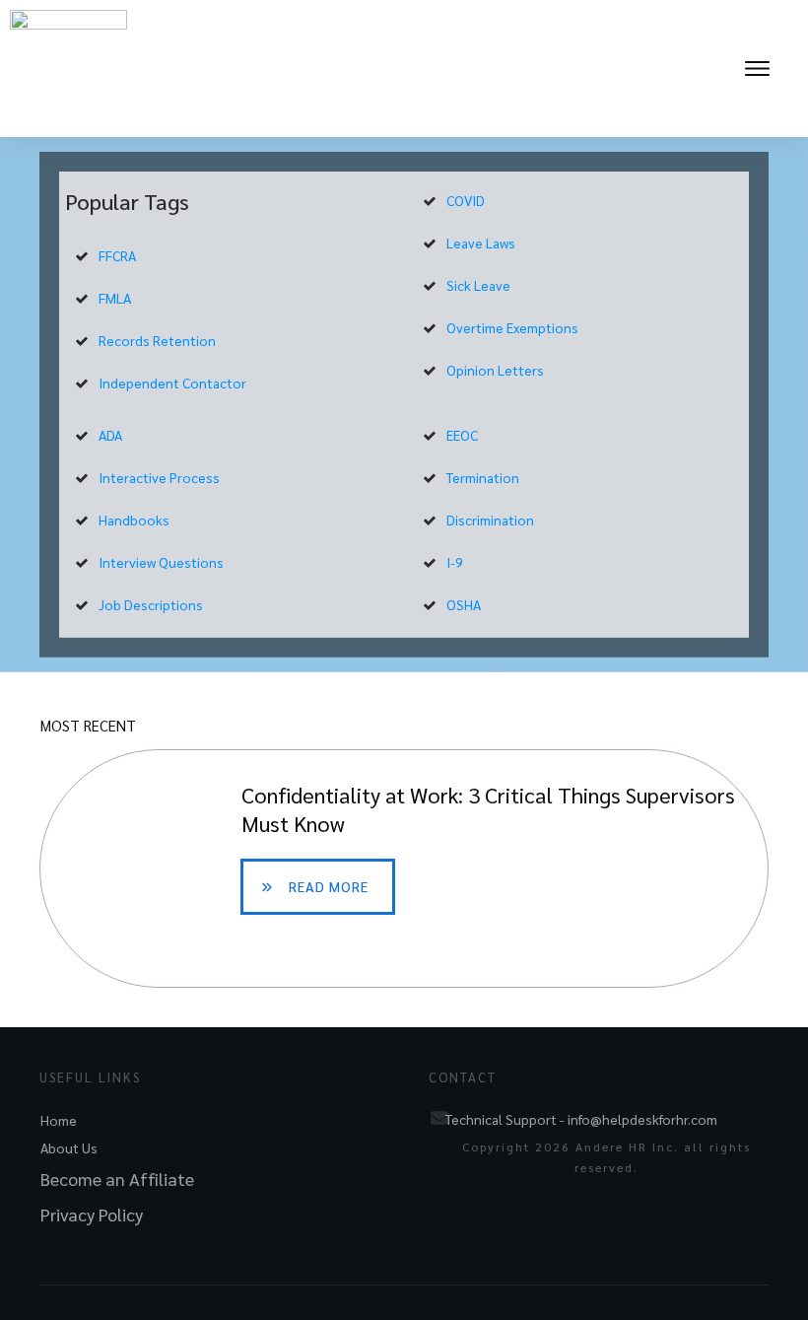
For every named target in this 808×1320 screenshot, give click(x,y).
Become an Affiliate (117, 1178)
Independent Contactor (172, 382)
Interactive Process (159, 477)
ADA (110, 435)
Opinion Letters (495, 370)
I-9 (454, 562)
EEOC (462, 435)
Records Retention (157, 340)
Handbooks (134, 519)
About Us (69, 1147)
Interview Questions (161, 562)
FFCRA (117, 255)
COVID (465, 200)
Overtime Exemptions (512, 327)
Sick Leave (478, 285)
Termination (482, 477)
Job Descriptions (151, 604)
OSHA (463, 604)
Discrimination (490, 519)
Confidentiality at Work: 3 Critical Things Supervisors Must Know (404, 868)
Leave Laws (480, 242)
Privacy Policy (91, 1214)
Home (58, 1120)
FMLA (115, 298)
